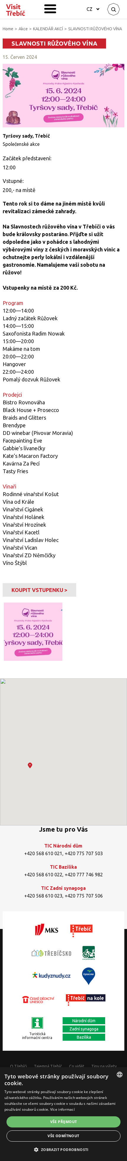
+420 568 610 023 (43, 895)
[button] (30, 765)
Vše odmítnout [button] (63, 1135)
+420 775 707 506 (84, 895)
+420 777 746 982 (84, 874)
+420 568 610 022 (43, 874)
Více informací (62, 1109)
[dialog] (63, 1114)
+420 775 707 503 (84, 853)
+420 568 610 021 (43, 853)
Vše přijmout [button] (63, 1121)
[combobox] (120, 1074)
